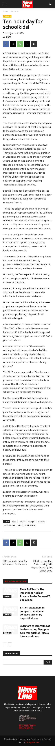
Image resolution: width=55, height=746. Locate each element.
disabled (41, 521)
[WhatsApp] (20, 44)
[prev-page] (5, 644)
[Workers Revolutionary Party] (27, 720)
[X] (13, 44)
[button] (5, 4)
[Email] (27, 44)
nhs (19, 525)
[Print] (34, 44)
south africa (30, 525)
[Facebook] (6, 44)
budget (31, 521)
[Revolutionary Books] (27, 728)
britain (22, 521)
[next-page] (10, 644)
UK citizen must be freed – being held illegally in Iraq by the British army (41, 566)
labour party (9, 525)
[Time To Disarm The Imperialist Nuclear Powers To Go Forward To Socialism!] (10, 593)
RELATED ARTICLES (15, 581)
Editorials (15, 11)
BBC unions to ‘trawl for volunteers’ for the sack (15, 563)
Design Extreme (32, 742)
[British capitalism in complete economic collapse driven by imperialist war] (10, 611)
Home (5, 11)
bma (14, 521)
